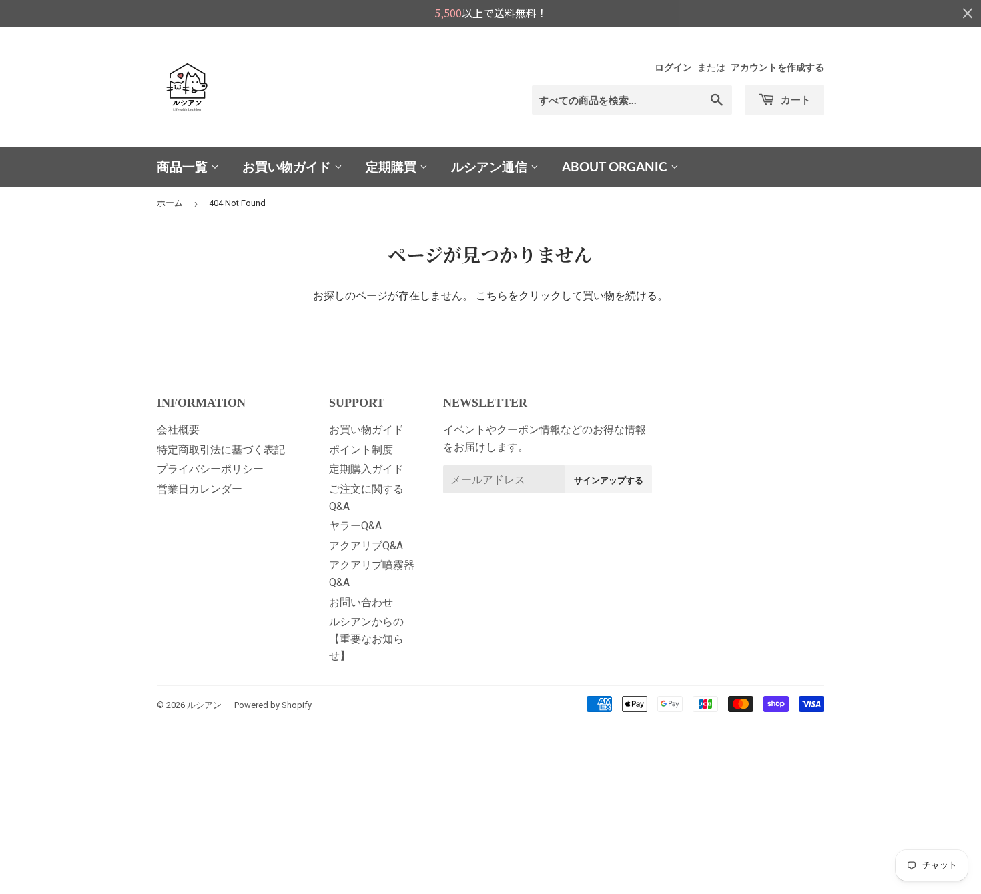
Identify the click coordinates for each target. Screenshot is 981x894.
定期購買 (393, 166)
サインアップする (608, 480)
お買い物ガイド (288, 166)
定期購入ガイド (366, 469)
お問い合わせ (361, 602)
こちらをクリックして (529, 295)
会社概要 (178, 429)
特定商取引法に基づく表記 (221, 449)
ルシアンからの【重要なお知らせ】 (366, 638)
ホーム (170, 203)
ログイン (673, 67)
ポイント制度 (361, 449)
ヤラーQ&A (355, 525)
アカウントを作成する (777, 67)
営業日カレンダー (199, 489)
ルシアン (204, 705)
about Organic (616, 166)
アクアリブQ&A (366, 545)
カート (794, 99)
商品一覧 (184, 166)
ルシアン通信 (491, 166)
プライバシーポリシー (210, 469)
